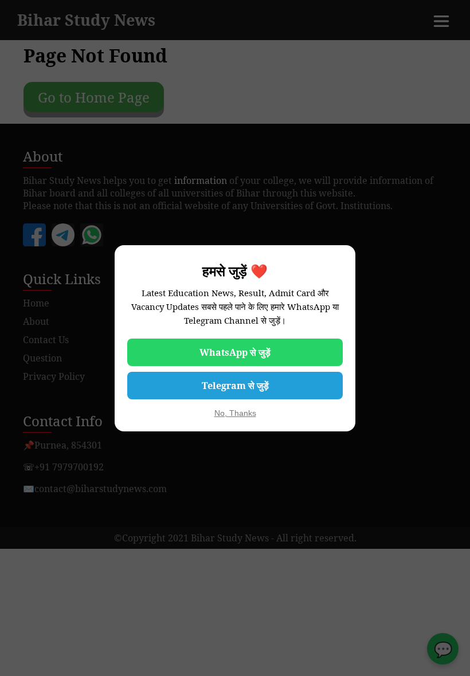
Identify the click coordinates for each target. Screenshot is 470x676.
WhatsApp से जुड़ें (235, 352)
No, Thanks (235, 413)
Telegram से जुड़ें (235, 385)
